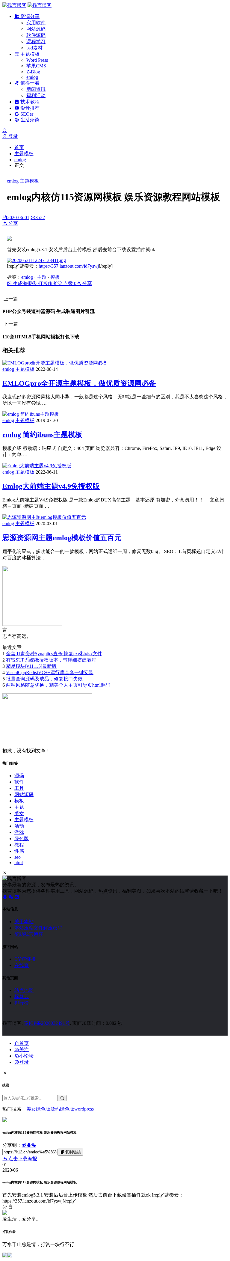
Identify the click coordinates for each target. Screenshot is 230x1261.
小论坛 (26, 1055)
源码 (19, 775)
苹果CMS (36, 65)
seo (17, 857)
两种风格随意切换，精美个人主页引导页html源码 (58, 685)
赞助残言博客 (28, 934)
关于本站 (24, 921)
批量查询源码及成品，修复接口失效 (44, 678)
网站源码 (36, 28)
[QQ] (5, 897)
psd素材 (34, 47)
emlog (32, 77)
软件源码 (36, 35)
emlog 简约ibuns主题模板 (42, 435)
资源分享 (29, 16)
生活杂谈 (29, 119)
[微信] (11, 897)
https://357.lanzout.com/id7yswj (69, 266)
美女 (19, 813)
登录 (12, 136)
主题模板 (29, 54)
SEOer (26, 114)
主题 (41, 277)
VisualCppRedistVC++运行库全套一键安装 (49, 672)
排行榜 (21, 1002)
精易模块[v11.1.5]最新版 (31, 666)
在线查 (21, 965)
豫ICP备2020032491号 (47, 1023)
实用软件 (36, 22)
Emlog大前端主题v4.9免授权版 (51, 486)
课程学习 (36, 41)
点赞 (69, 283)
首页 (19, 147)
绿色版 (21, 838)
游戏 (19, 832)
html (18, 862)
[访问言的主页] (32, 624)
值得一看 (29, 82)
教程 (19, 844)
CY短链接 (25, 959)
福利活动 (36, 95)
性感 (19, 851)
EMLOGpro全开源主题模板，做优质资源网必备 (79, 383)
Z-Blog (33, 71)
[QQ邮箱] (16, 897)
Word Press (37, 60)
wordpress (84, 1108)
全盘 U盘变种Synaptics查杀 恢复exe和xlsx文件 (54, 653)
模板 (55, 277)
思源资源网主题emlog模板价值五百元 (62, 538)
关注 (24, 1049)
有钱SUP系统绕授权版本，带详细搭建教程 (51, 659)
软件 (19, 781)
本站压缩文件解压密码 (38, 927)
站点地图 (24, 990)
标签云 (21, 996)
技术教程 (29, 101)
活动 (19, 825)
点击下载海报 (22, 1158)
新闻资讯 (36, 89)
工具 (19, 788)
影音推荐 (29, 108)
